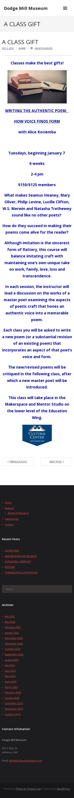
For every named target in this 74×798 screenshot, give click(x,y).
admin (22, 48)
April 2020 (10, 681)
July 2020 (10, 665)
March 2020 (11, 687)
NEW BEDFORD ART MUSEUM (21, 556)
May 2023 (10, 622)
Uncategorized (44, 48)
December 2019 (14, 703)
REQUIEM (10, 567)
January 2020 (12, 698)
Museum (9, 508)
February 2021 (13, 627)
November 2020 (14, 643)
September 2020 (14, 654)
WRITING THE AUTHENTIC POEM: (37, 110)
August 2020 (12, 660)
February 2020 (13, 692)
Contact (9, 524)
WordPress (63, 789)
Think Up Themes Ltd (28, 789)
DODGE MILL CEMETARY (18, 561)
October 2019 (12, 714)
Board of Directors (18, 513)
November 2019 (14, 709)
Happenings (11, 519)
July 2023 (10, 616)
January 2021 (12, 632)
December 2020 (14, 638)
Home (8, 502)
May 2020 (10, 676)
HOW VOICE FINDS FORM (37, 121)
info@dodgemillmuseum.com (25, 760)
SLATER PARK (12, 550)
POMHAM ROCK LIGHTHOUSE (21, 572)
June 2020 (10, 671)
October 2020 (12, 649)
